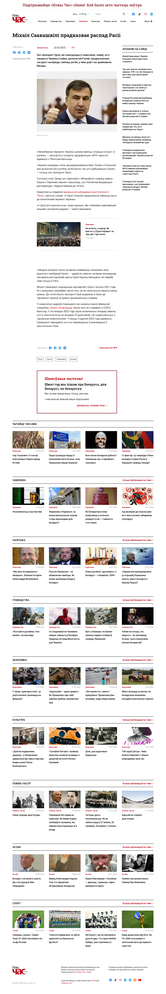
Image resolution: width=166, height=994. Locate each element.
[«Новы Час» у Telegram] (151, 13)
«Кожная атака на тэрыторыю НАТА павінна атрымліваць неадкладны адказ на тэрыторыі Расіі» (136, 170)
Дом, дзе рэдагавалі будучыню (96, 753)
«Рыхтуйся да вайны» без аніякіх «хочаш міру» (26, 633)
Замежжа (83, 21)
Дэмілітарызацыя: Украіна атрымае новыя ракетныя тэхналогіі (135, 59)
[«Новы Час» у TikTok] (139, 13)
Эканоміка (70, 21)
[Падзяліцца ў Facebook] (14, 52)
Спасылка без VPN (21, 59)
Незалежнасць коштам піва (27, 511)
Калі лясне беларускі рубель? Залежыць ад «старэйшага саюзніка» (101, 459)
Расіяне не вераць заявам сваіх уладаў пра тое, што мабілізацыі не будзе (137, 127)
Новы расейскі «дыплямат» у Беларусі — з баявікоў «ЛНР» (100, 573)
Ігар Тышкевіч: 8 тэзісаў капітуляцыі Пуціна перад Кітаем (26, 459)
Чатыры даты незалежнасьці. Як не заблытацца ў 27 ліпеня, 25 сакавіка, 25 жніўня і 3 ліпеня (100, 820)
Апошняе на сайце (134, 49)
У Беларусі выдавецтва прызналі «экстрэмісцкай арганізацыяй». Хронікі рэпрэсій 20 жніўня (137, 154)
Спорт (133, 21)
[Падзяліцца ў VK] (29, 52)
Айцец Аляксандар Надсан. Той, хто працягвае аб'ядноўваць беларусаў (63, 882)
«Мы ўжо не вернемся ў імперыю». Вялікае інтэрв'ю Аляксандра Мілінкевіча (27, 575)
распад (73, 359)
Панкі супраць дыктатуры (26, 815)
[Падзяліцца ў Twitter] (24, 52)
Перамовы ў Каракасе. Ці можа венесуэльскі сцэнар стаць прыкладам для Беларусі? (63, 517)
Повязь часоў (110, 21)
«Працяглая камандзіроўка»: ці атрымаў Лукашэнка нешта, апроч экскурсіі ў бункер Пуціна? (137, 577)
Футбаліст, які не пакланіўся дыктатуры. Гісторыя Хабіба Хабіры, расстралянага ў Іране (100, 940)
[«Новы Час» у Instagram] (145, 13)
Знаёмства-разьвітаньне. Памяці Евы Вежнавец (135, 880)
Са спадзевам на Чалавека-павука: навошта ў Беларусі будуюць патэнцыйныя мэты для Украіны (64, 637)
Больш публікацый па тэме (137, 480)
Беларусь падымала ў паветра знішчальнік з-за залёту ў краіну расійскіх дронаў (136, 87)
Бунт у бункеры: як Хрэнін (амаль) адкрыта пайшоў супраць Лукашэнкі (98, 635)
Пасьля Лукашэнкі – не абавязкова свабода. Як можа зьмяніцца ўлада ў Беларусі (62, 577)
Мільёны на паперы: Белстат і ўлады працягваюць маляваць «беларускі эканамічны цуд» (136, 140)
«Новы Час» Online (83, 972)
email (93, 981)
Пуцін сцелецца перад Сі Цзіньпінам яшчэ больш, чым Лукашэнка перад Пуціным (64, 459)
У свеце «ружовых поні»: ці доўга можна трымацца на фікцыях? (27, 695)
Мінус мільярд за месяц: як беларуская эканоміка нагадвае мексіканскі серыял (137, 695)
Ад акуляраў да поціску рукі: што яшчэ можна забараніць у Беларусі (137, 515)
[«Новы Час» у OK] (135, 980)
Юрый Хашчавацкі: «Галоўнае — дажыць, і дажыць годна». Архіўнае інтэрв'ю (100, 882)
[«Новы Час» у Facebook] (133, 13)
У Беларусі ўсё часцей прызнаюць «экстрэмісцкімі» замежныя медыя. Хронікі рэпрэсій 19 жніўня (136, 185)
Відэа (147, 21)
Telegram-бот (66, 983)
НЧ (73, 47)
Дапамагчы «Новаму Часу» (91, 405)
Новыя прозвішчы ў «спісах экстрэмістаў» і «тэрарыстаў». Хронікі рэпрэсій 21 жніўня (136, 114)
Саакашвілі (61, 359)
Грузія (49, 359)
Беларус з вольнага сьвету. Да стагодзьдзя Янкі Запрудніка (27, 882)
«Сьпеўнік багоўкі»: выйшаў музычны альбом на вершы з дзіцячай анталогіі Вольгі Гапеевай (64, 757)
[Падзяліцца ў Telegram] (19, 52)
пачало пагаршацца (61, 307)
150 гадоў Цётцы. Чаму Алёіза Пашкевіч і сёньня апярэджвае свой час (135, 755)
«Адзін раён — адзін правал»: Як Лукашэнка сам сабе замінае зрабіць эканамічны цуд (64, 697)
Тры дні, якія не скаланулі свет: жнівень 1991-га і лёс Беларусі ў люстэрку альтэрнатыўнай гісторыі (137, 73)
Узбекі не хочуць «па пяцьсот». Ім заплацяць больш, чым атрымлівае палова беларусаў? (135, 637)
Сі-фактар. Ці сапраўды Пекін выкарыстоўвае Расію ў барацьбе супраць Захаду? (137, 459)
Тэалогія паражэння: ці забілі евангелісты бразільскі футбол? (64, 938)
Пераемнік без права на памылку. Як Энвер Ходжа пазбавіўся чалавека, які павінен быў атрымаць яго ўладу (63, 822)
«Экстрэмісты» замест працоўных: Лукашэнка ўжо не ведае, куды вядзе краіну (100, 695)
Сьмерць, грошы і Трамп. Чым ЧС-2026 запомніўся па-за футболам (28, 938)
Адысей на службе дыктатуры (132, 817)
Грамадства (56, 21)
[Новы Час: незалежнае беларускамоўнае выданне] (22, 17)
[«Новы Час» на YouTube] (140, 980)
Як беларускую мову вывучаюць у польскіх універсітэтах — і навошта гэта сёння (99, 517)
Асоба (123, 21)
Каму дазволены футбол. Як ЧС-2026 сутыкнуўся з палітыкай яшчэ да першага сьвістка (137, 940)
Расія (40, 359)
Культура (95, 21)
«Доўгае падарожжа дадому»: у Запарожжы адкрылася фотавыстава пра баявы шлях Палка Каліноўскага (28, 758)
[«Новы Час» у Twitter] (130, 980)
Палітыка (42, 21)
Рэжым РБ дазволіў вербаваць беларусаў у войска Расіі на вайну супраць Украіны (137, 101)
